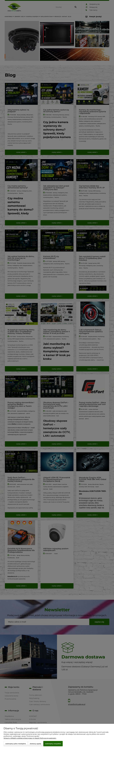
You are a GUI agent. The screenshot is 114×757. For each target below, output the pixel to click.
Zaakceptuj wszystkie (53, 744)
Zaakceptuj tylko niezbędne (15, 744)
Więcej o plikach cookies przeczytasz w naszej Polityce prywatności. (30, 738)
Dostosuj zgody (35, 744)
